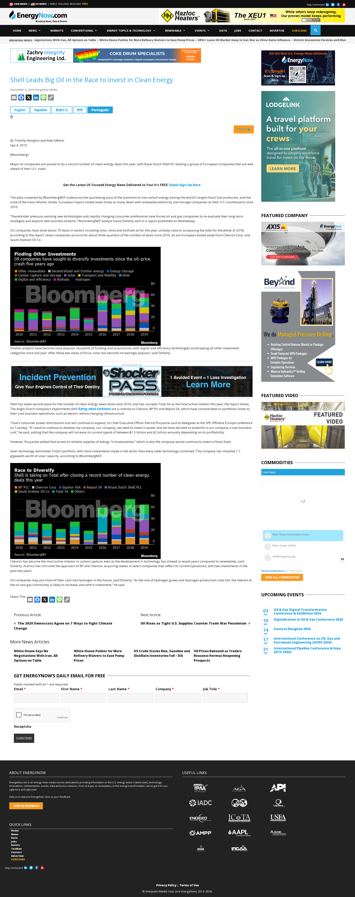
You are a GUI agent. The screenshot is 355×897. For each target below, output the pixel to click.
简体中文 (62, 110)
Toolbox (16, 848)
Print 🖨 (243, 129)
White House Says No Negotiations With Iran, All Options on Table (36, 656)
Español (40, 110)
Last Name (118, 689)
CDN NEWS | (22, 4)
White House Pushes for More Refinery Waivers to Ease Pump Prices (136, 40)
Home (17, 30)
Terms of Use (189, 885)
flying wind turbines (94, 409)
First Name (71, 689)
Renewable (173, 30)
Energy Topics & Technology (129, 30)
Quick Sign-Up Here (185, 185)
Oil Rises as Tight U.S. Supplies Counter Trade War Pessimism (193, 623)
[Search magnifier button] (315, 30)
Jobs (237, 30)
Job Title (211, 689)
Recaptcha (22, 726)
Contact (255, 30)
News (33, 30)
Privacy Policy (166, 885)
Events (200, 30)
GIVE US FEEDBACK (26, 806)
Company (164, 689)
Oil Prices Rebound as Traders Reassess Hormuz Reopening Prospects (218, 656)
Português (100, 110)
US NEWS (41, 4)
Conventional (82, 30)
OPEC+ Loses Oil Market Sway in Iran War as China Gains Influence (233, 40)
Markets (56, 30)
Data (223, 30)
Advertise (277, 30)
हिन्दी (80, 110)
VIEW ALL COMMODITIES (282, 577)
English (20, 110)
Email (20, 689)
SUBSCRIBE (299, 30)
